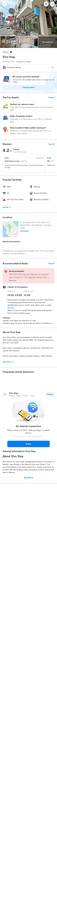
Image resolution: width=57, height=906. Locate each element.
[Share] (52, 4)
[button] (11, 229)
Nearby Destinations (11, 241)
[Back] (5, 4)
